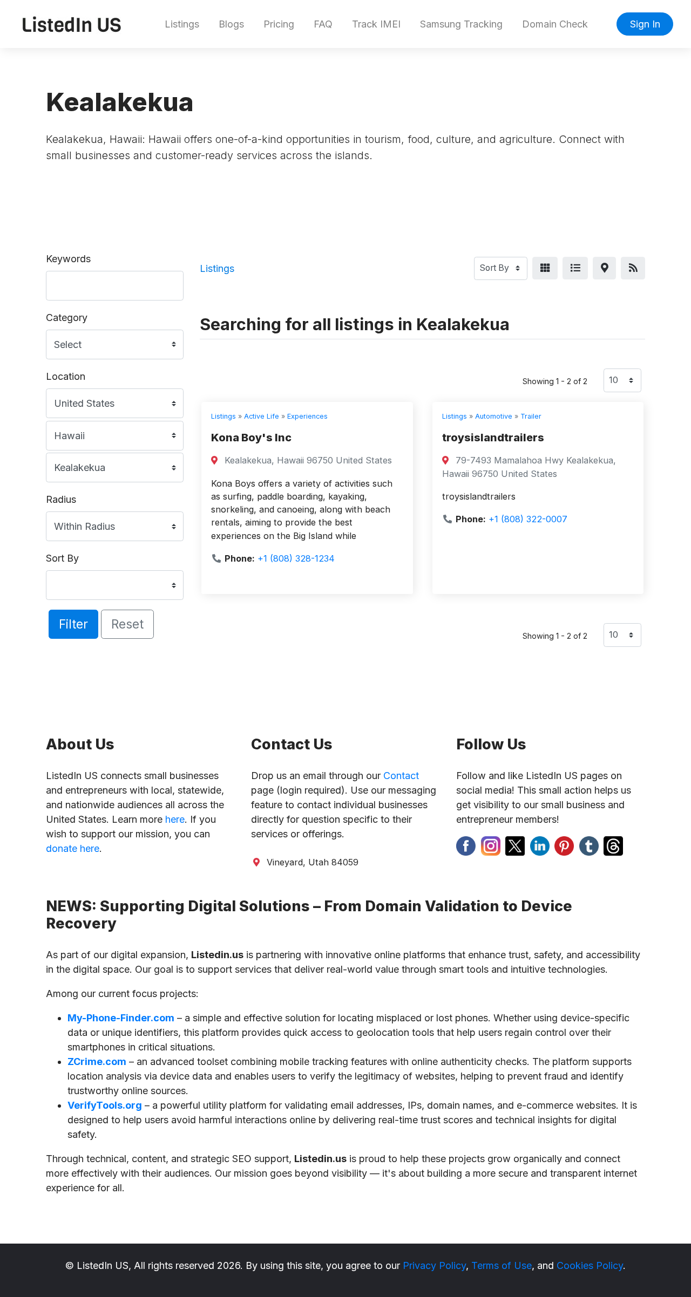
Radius (61, 499)
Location (65, 376)
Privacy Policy (434, 1265)
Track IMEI (376, 24)
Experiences (307, 416)
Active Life (261, 416)
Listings (182, 24)
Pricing (278, 24)
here (175, 819)
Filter (73, 624)
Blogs (231, 24)
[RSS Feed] (633, 268)
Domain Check (555, 24)
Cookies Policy (590, 1265)
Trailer (530, 416)
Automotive (493, 416)
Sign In (645, 24)
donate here (72, 848)
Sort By (62, 558)
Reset (127, 624)
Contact (401, 775)
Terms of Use (501, 1265)
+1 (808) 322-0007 (528, 519)
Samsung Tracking (461, 24)
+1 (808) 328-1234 (296, 558)
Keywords (68, 258)
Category (66, 317)
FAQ (323, 24)
